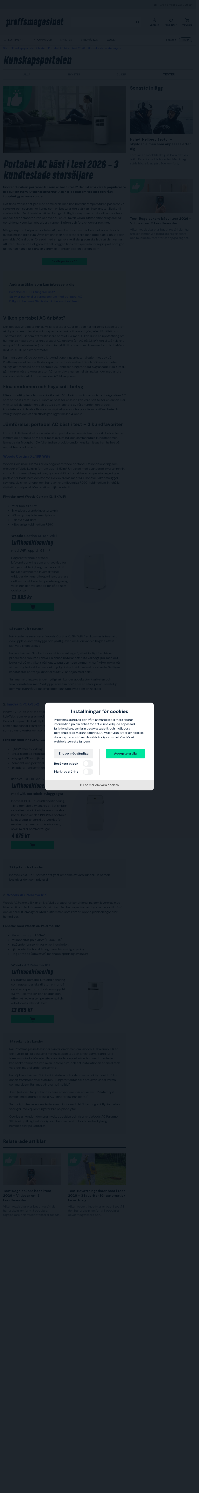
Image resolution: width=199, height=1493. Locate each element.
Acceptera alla (125, 753)
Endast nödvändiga (73, 753)
